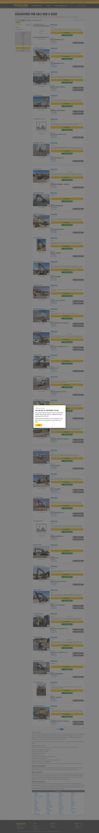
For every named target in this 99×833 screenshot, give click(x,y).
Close (38, 425)
